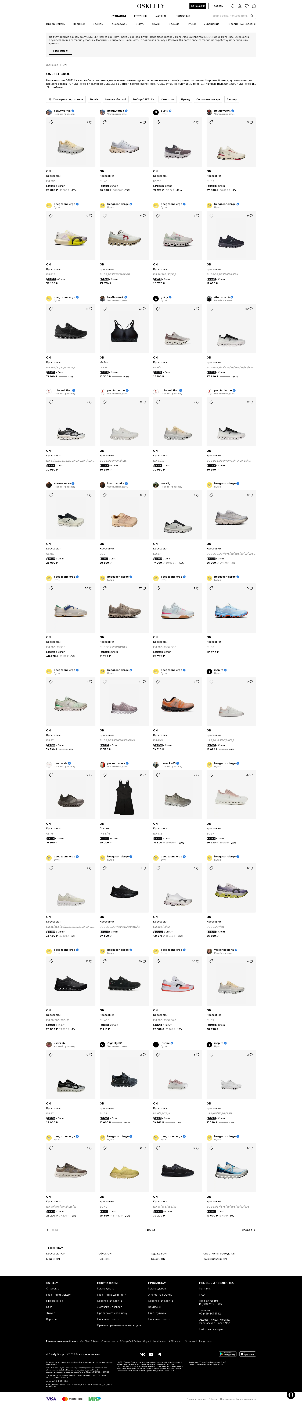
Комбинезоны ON (215, 1259)
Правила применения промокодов (119, 1325)
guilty (164, 110)
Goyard (147, 1341)
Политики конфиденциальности (117, 40)
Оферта (212, 1399)
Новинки (79, 24)
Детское (161, 15)
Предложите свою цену (112, 1313)
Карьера (51, 1319)
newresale (60, 763)
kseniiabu (60, 1043)
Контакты (205, 1288)
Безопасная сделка (109, 1300)
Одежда (173, 24)
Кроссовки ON (55, 1253)
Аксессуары (119, 24)
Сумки (192, 24)
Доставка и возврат (109, 1307)
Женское (52, 64)
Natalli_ (165, 483)
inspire (218, 670)
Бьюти (140, 24)
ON (48, 171)
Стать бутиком (157, 1313)
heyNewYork (222, 110)
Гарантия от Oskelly (58, 1294)
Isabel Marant (160, 1341)
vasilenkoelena (224, 949)
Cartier (137, 1341)
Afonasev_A (222, 297)
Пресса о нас (54, 1300)
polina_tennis (116, 763)
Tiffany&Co (126, 1341)
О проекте (52, 1288)
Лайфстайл (183, 15)
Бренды (98, 24)
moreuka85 (168, 763)
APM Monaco (176, 1341)
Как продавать (157, 1288)
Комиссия (154, 1307)
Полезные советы (108, 1319)
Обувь (156, 24)
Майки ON (53, 1259)
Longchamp (205, 1341)
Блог (49, 1307)
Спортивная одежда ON (219, 1253)
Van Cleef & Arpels (89, 1341)
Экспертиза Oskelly (160, 1294)
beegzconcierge (64, 204)
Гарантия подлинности (111, 1294)
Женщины (119, 15)
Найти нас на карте (211, 1329)
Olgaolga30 (115, 1043)
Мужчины (140, 15)
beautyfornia (62, 110)
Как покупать (105, 1288)
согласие (204, 40)
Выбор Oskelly (55, 24)
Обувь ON (105, 1253)
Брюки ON (158, 1259)
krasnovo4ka (62, 483)
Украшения (211, 24)
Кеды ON (104, 1259)
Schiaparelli (191, 1341)
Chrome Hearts (109, 1341)
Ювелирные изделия (242, 24)
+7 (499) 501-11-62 (210, 1313)
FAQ (202, 1294)
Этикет (50, 1313)
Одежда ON (159, 1253)
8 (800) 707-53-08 (210, 1304)
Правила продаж (196, 1399)
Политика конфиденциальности (238, 1399)
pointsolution (62, 390)
